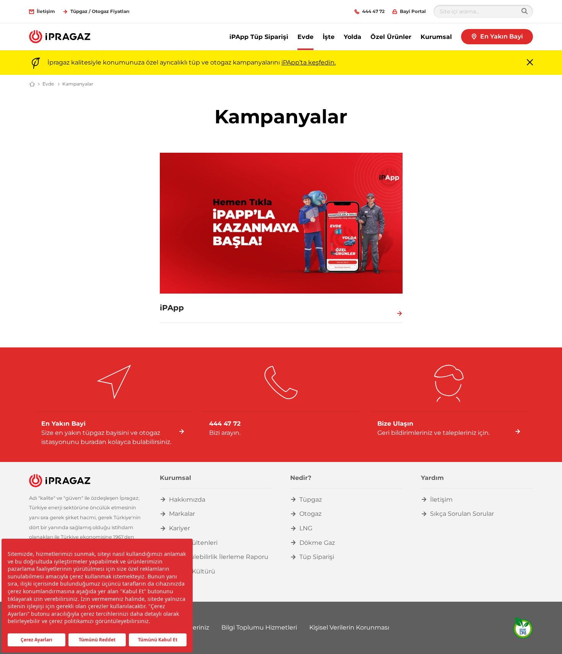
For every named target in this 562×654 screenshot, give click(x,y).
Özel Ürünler (390, 36)
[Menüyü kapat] (530, 62)
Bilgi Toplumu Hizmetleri (259, 627)
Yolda (352, 36)
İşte (329, 36)
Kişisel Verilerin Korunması (349, 627)
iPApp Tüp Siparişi (258, 36)
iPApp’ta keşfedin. (308, 62)
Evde (305, 36)
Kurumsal (436, 36)
